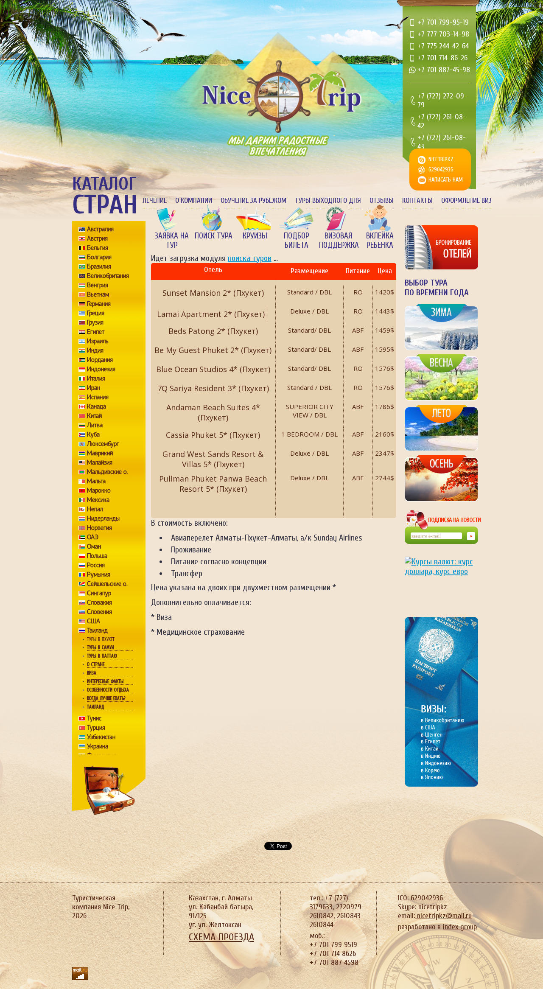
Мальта (96, 481)
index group (460, 926)
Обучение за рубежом (253, 200)
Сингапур (99, 593)
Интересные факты (105, 681)
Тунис (94, 718)
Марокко (99, 490)
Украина (97, 746)
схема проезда (221, 937)
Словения (99, 612)
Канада (96, 406)
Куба (93, 434)
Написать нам (445, 179)
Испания (98, 397)
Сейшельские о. (107, 584)
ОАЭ (92, 537)
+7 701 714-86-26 (442, 57)
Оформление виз (466, 200)
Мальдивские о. (107, 472)
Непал (95, 509)
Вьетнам (98, 294)
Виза (91, 673)
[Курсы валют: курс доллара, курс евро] (441, 580)
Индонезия (101, 369)
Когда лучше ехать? (106, 698)
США (93, 621)
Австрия (97, 238)
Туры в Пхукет (101, 639)
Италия (96, 378)
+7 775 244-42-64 (443, 46)
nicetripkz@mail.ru (443, 915)
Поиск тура (213, 236)
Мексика (98, 500)
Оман (94, 546)
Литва (95, 425)
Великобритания (108, 276)
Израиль (98, 341)
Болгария (99, 257)
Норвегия (99, 528)
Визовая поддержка (338, 240)
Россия (96, 565)
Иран (93, 388)
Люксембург (103, 444)
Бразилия (99, 266)
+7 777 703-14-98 (443, 34)
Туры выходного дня (328, 200)
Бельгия (97, 248)
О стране (95, 664)
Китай (94, 416)
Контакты (417, 200)
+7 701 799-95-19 (443, 22)
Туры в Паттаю (102, 656)
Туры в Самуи (100, 647)
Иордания (100, 360)
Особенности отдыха (108, 690)
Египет (95, 332)
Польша (97, 556)
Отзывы (381, 200)
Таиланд (97, 630)
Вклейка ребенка (380, 240)
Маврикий (100, 453)
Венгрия (97, 285)
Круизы (255, 236)
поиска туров (250, 258)
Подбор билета (296, 240)
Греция (95, 313)
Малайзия (99, 462)
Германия (99, 304)
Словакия (99, 602)
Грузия (95, 322)
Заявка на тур (172, 240)
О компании (193, 200)
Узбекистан (101, 737)
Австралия (100, 229)
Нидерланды (103, 518)
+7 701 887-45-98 (443, 69)
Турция (96, 727)
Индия (95, 350)
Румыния (98, 574)
